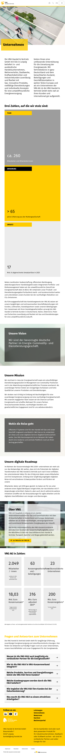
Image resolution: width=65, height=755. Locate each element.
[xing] (16, 714)
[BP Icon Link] (49, 3)
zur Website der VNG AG (21, 540)
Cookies (33, 748)
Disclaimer (16, 748)
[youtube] (11, 714)
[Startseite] (7, 3)
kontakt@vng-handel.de (12, 736)
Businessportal (40, 720)
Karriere (37, 718)
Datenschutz (25, 748)
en (57, 3)
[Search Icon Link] (53, 3)
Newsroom (38, 715)
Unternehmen (39, 713)
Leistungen (38, 710)
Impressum (7, 748)
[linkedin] (6, 714)
